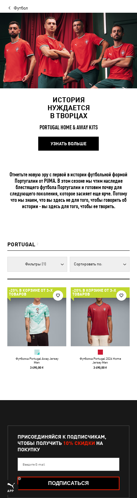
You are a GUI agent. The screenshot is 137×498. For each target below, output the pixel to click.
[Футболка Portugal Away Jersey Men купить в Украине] (36, 316)
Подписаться (68, 483)
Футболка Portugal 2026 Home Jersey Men (100, 360)
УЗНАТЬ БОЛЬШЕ (68, 143)
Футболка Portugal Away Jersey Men (37, 360)
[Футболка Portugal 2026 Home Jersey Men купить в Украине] (100, 316)
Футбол (21, 7)
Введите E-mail (34, 464)
